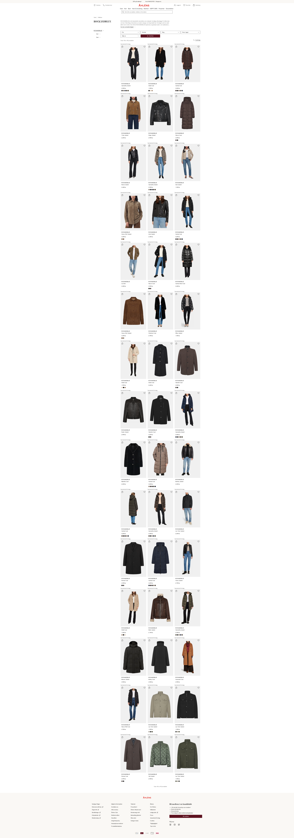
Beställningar (95, 812)
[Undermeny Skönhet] (149, 8)
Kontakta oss (114, 807)
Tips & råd (153, 826)
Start (95, 17)
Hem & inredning (137, 8)
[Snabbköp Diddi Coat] (149, 47)
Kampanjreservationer (117, 823)
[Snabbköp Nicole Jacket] (122, 146)
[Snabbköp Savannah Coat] (176, 640)
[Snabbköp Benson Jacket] (122, 640)
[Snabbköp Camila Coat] (176, 47)
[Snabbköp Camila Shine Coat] (176, 244)
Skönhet (146, 8)
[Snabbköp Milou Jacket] (176, 294)
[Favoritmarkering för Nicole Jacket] (144, 146)
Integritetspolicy (115, 821)
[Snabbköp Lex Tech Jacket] (149, 688)
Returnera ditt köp (96, 807)
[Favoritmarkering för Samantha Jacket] (144, 47)
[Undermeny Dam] (123, 8)
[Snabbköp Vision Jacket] (176, 541)
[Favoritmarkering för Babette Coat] (144, 442)
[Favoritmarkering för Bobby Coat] (171, 640)
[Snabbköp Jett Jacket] (149, 737)
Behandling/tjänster (136, 815)
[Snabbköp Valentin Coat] (176, 343)
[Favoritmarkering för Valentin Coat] (198, 343)
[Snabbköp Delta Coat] (149, 343)
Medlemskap (95, 818)
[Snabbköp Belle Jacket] (149, 591)
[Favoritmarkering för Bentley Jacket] (198, 442)
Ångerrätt (94, 810)
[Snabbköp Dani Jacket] (176, 146)
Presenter (162, 8)
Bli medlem (186, 816)
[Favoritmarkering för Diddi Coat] (171, 47)
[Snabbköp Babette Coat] (122, 442)
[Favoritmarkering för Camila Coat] (198, 47)
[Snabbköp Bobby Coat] (149, 640)
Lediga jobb (153, 812)
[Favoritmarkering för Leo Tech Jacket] (198, 492)
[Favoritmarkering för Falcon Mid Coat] (144, 688)
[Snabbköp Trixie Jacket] (122, 96)
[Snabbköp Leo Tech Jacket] (176, 492)
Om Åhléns (153, 807)
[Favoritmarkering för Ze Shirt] (144, 244)
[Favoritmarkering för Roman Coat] (144, 541)
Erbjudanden (95, 815)
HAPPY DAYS (153, 8)
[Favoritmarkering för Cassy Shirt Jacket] (144, 195)
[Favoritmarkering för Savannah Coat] (198, 640)
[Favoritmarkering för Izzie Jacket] (171, 195)
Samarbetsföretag (155, 818)
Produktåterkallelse (116, 826)
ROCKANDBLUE (98, 30)
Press (151, 815)
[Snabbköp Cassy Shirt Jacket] (122, 195)
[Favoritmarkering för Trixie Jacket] (144, 96)
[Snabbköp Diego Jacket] (149, 96)
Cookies (152, 821)
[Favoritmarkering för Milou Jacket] (198, 294)
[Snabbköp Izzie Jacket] (149, 195)
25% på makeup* (137, 1)
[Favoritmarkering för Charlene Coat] (171, 294)
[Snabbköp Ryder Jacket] (122, 393)
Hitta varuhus (114, 810)
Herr (125, 8)
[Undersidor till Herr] (100, 34)
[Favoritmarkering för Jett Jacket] (171, 737)
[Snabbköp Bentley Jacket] (176, 442)
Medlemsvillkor (115, 815)
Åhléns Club (114, 812)
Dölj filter (151, 36)
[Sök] (123, 12)
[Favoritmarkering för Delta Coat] (171, 343)
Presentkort (134, 807)
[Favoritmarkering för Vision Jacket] (198, 541)
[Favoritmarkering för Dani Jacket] (198, 146)
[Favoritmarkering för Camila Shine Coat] (198, 244)
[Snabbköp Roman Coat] (122, 541)
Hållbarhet (153, 810)
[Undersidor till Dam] (100, 37)
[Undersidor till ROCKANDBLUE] (103, 30)
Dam (121, 8)
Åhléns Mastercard (136, 810)
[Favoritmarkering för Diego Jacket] (171, 96)
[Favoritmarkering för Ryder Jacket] (144, 393)
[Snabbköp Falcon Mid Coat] (122, 688)
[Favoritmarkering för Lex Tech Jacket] (171, 688)
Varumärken (169, 8)
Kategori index (134, 821)
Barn (129, 8)
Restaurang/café (135, 812)
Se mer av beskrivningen (127, 27)
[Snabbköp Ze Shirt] (122, 244)
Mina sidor (133, 818)
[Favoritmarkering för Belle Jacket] (171, 591)
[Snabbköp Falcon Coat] (176, 96)
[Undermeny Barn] (131, 8)
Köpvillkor (114, 818)
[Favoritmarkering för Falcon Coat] (198, 96)
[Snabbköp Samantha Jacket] (122, 47)
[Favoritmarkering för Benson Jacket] (144, 640)
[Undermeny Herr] (127, 8)
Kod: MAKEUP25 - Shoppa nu (153, 1)
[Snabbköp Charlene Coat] (149, 294)
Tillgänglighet (153, 823)
